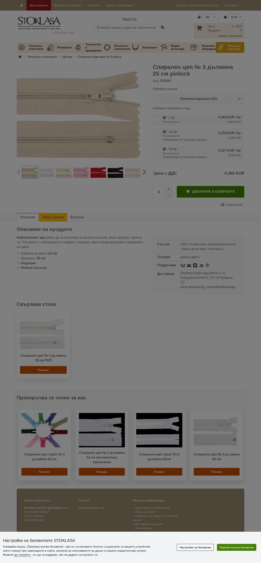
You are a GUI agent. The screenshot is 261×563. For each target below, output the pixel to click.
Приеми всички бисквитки (237, 547)
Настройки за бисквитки (195, 547)
